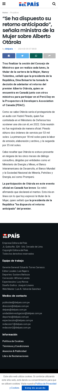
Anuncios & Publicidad (14, 351)
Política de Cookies (13, 341)
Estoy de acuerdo (35, 387)
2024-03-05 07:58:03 (27, 48)
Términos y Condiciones (15, 346)
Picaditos (14, 12)
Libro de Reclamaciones (15, 356)
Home (5, 12)
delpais (9, 48)
